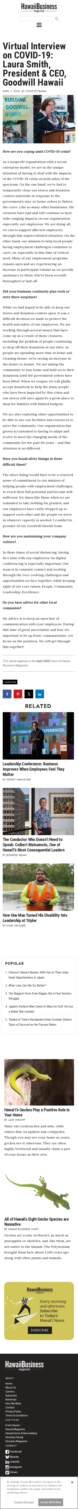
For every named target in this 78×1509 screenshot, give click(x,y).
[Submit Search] (56, 18)
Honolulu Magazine (16, 1441)
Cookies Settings (24, 1502)
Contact (10, 1407)
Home (24, 1368)
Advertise (11, 1399)
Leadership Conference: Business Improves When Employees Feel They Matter (33, 769)
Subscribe (11, 1395)
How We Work (13, 1403)
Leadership (10, 682)
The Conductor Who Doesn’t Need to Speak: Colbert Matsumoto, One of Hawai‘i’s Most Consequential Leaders (34, 845)
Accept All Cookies (50, 1502)
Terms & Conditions (16, 1415)
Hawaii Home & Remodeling (21, 1433)
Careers (10, 1391)
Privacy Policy (13, 1411)
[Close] (72, 1482)
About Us (10, 1387)
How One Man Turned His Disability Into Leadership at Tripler (35, 918)
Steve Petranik (36, 91)
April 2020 (43, 661)
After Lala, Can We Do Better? (27, 985)
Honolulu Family (14, 1437)
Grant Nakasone (19, 779)
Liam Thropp (16, 1120)
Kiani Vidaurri (16, 925)
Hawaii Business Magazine (39, 7)
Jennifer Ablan (17, 855)
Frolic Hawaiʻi (12, 1425)
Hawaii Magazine (15, 1429)
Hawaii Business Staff (23, 1229)
